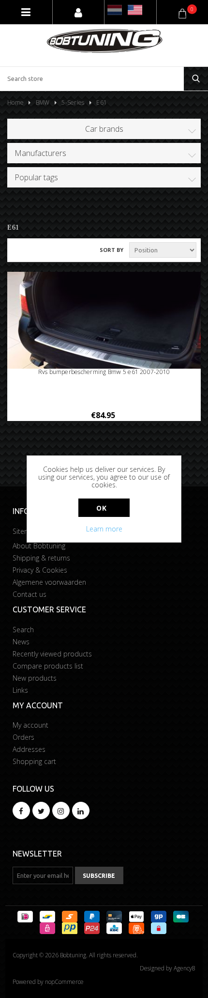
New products (35, 678)
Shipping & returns (41, 557)
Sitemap (26, 531)
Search (23, 629)
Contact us (29, 594)
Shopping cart (34, 761)
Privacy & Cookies (40, 570)
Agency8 (184, 968)
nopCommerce (64, 982)
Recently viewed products (52, 653)
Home (15, 102)
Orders (23, 737)
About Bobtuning (39, 545)
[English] (135, 10)
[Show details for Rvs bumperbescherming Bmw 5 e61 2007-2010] (104, 344)
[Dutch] (114, 10)
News (21, 641)
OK (101, 508)
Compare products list (48, 666)
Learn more (104, 528)
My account (30, 725)
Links (20, 690)
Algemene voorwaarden (49, 582)
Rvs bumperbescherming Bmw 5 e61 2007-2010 (104, 372)
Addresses (29, 749)
